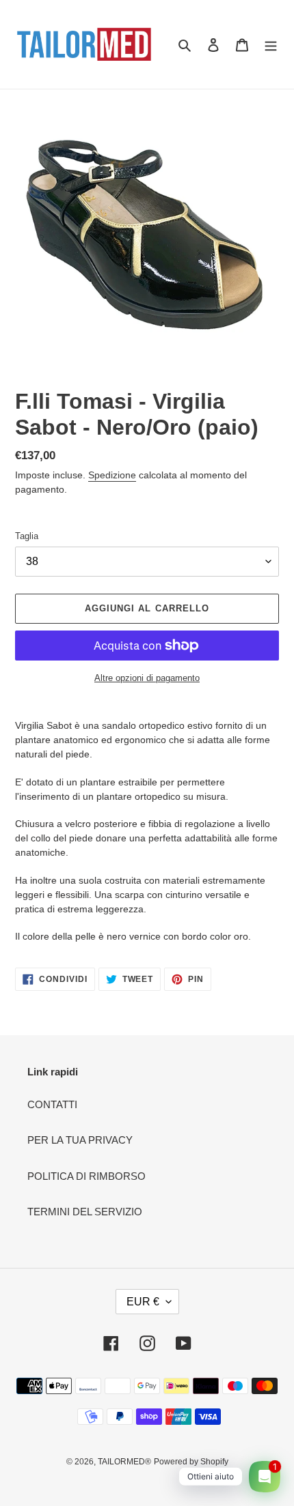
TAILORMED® (124, 1461)
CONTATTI (52, 1104)
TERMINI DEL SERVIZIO (84, 1211)
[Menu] (270, 44)
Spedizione (112, 474)
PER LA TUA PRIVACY (80, 1140)
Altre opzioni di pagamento (147, 678)
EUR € (142, 1301)
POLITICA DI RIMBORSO (86, 1176)
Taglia (26, 536)
